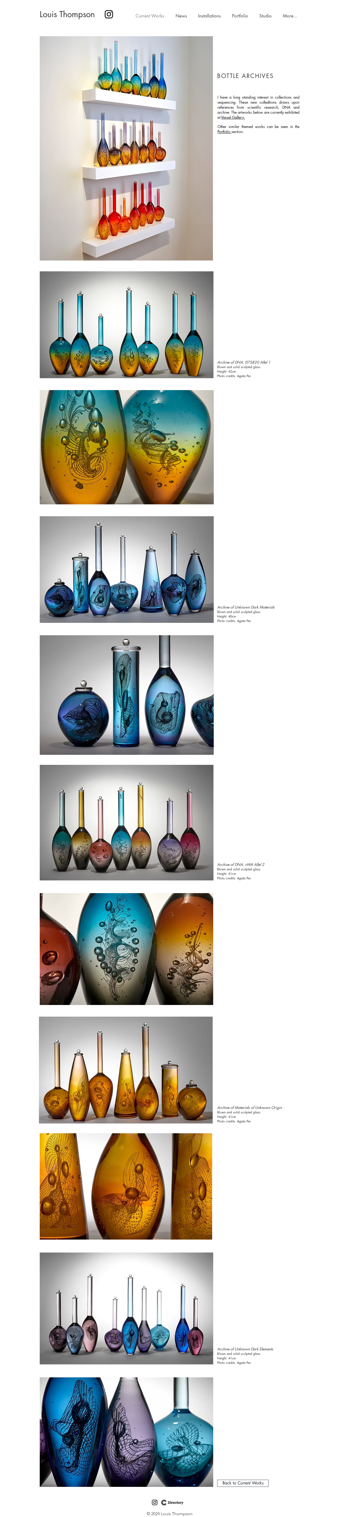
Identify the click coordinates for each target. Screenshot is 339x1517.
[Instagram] (108, 14)
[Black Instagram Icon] (154, 1502)
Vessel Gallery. (233, 117)
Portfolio (224, 131)
